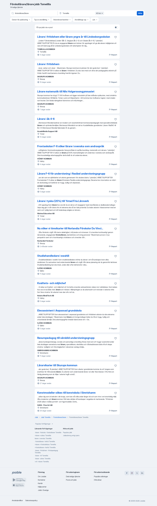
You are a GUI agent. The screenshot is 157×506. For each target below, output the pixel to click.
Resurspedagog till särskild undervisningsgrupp (66, 337)
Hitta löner (98, 480)
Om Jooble (42, 476)
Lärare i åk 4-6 (46, 118)
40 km (98, 13)
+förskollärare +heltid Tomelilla (45, 447)
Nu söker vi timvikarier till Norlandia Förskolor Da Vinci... (70, 228)
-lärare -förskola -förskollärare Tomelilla (48, 432)
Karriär (40, 483)
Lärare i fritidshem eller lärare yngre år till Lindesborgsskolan (73, 36)
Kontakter (41, 480)
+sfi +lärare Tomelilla (42, 461)
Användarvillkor (17, 500)
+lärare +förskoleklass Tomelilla (45, 444)
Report (114, 55)
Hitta (140, 13)
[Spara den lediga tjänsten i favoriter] (115, 37)
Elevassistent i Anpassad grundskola (59, 310)
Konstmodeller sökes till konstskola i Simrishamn (66, 392)
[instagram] (132, 473)
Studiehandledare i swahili (53, 255)
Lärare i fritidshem (48, 64)
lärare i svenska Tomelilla (43, 438)
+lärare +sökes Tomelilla (43, 435)
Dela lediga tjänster (73, 476)
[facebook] (127, 473)
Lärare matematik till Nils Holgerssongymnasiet (65, 91)
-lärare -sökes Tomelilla (42, 458)
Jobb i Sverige (43, 490)
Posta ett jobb (71, 480)
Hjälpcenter (42, 487)
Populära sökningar (101, 476)
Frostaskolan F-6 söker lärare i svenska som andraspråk (70, 146)
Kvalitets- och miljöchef (51, 283)
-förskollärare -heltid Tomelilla (45, 441)
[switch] (116, 27)
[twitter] (137, 473)
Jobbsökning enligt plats (71, 435)
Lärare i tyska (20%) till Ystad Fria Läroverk (63, 201)
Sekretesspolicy (31, 500)
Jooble (142, 501)
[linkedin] (142, 473)
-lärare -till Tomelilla (41, 455)
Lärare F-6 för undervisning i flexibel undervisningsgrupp (71, 173)
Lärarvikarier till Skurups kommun (57, 365)
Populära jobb (67, 432)
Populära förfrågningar (42, 424)
